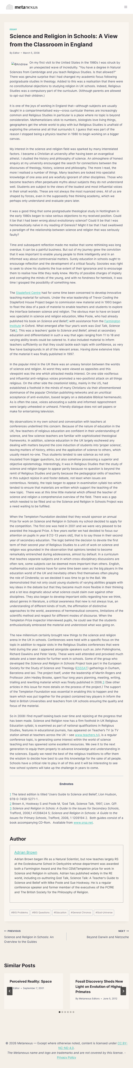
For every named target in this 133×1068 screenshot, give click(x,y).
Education (60, 912)
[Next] (123, 991)
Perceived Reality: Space (31, 981)
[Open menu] (125, 7)
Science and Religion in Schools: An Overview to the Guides (29, 936)
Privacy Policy (66, 1057)
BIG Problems (19, 912)
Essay (13, 29)
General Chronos (81, 912)
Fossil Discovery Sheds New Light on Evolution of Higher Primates (99, 986)
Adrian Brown (25, 852)
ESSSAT (81, 668)
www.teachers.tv (87, 735)
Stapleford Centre (28, 292)
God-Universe (104, 912)
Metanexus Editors (89, 998)
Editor (16, 52)
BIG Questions (41, 912)
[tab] (59, 1012)
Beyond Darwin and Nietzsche (108, 934)
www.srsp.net (83, 822)
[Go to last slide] (9, 991)
